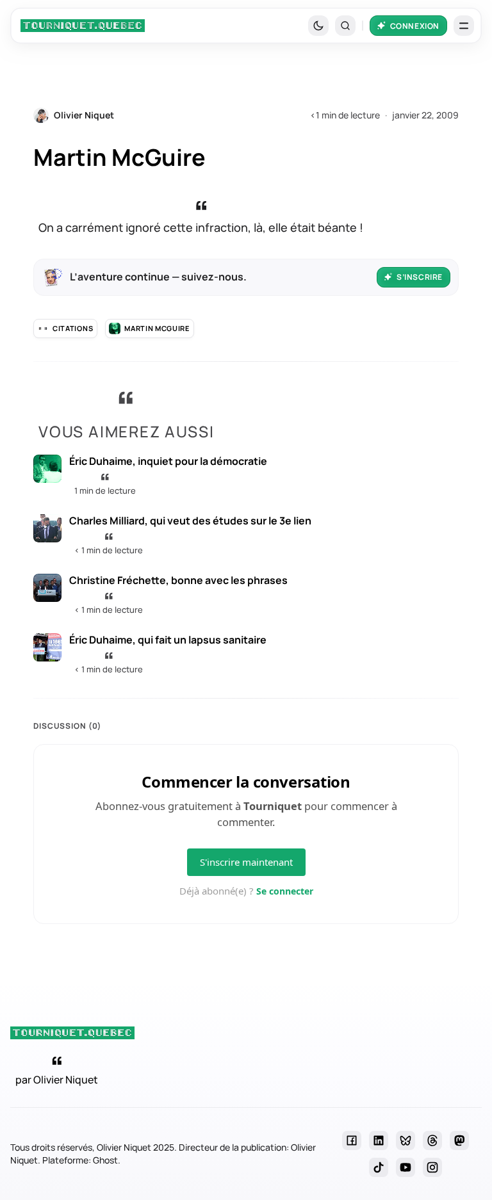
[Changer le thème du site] (318, 25)
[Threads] (432, 1140)
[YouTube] (405, 1167)
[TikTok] (378, 1167)
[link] (82, 25)
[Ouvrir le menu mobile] (464, 25)
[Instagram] (432, 1167)
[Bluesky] (405, 1140)
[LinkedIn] (378, 1140)
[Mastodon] (459, 1140)
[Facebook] (351, 1140)
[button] (345, 25)
